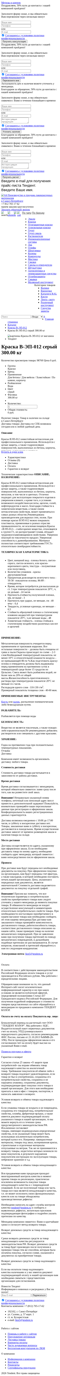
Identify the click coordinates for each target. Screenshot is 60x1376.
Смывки (32, 279)
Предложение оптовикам (21, 1336)
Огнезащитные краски (40, 224)
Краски (32, 221)
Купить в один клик (12, 452)
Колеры (32, 253)
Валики (45, 288)
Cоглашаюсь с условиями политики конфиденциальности (22, 37)
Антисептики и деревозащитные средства (42, 272)
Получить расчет (11, 177)
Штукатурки (35, 267)
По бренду (38, 213)
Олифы (32, 247)
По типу (26, 213)
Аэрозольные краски (39, 227)
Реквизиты (14, 1365)
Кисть (4, 701)
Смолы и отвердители (40, 265)
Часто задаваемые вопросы (22, 1345)
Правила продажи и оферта (16, 1051)
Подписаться (39, 1295)
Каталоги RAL (49, 293)
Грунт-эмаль (34, 233)
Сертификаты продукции (22, 1367)
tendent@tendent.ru (21, 1207)
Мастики (33, 259)
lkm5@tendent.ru (34, 953)
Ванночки (46, 290)
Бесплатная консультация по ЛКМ (26, 1348)
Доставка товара (17, 1339)
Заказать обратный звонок (15, 209)
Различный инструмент (47, 304)
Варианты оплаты (17, 1342)
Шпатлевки (34, 250)
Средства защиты (46, 309)
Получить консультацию (14, 41)
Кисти (44, 296)
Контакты (13, 1362)
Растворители (35, 236)
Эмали (31, 219)
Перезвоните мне (11, 80)
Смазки (32, 262)
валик (16, 701)
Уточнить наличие (11, 132)
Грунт (31, 230)
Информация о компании (21, 1359)
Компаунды (34, 256)
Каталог (12, 324)
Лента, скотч (48, 299)
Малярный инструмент (40, 282)
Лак (30, 244)
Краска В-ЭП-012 (17, 327)
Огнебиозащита (36, 276)
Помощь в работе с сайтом (22, 1333)
